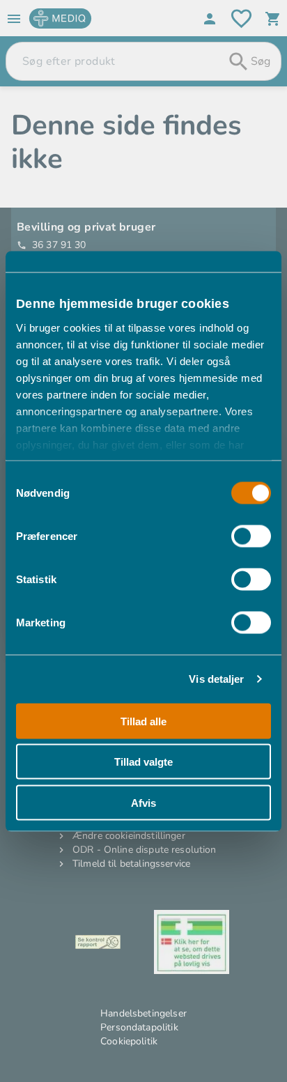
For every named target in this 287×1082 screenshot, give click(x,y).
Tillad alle (143, 721)
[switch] (251, 536)
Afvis (143, 802)
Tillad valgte (143, 762)
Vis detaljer (216, 679)
